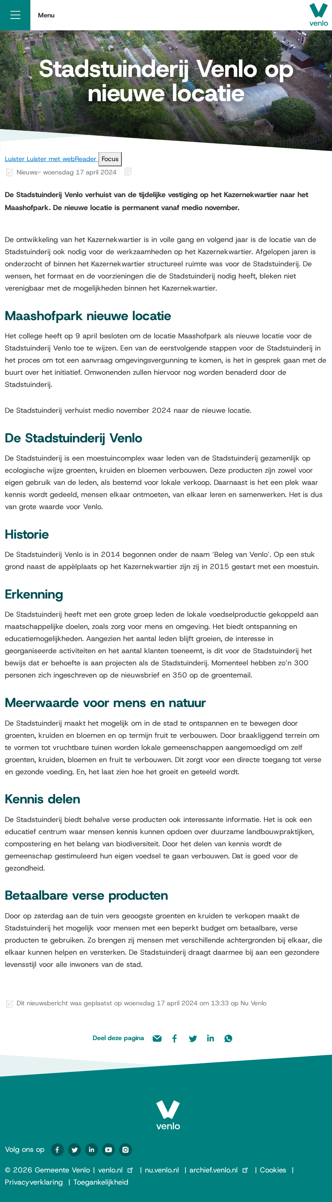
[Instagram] (125, 1149)
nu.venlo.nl (162, 1170)
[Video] (108, 1149)
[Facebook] (57, 1149)
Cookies (273, 1170)
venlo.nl (110, 1170)
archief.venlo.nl (213, 1170)
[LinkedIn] (91, 1149)
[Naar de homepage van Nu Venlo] (168, 1108)
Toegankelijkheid (100, 1182)
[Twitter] (74, 1149)
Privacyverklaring (34, 1182)
